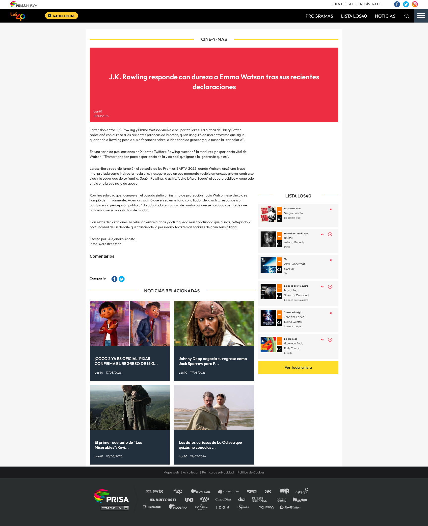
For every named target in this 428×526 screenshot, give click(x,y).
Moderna (179, 506)
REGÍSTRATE (370, 4)
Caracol (302, 492)
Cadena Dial (243, 499)
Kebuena (298, 499)
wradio (205, 499)
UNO (191, 499)
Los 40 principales (181, 492)
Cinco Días (225, 499)
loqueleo (267, 506)
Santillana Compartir (230, 492)
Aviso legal (190, 472)
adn (284, 492)
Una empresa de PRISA (113, 496)
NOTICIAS (385, 16)
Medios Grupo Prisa (113, 508)
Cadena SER (251, 492)
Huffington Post (164, 499)
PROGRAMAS (319, 16)
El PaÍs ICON (224, 506)
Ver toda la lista (298, 367)
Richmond (154, 506)
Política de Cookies (251, 472)
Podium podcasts (203, 506)
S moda (245, 506)
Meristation (291, 506)
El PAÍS (157, 492)
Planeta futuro (280, 499)
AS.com (267, 492)
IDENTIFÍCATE (343, 4)
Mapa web (171, 472)
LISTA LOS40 (354, 16)
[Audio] (331, 209)
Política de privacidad (218, 472)
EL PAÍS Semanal (261, 499)
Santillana (204, 492)
